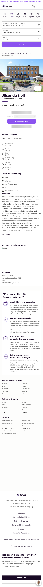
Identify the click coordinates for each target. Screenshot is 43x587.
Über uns (21, 513)
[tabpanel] (21, 34)
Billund (24, 402)
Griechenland (26, 389)
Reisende (6, 37)
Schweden (14, 53)
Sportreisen (5, 426)
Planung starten (21, 121)
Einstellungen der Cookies (23, 546)
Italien (24, 386)
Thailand (4, 394)
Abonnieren (21, 577)
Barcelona (5, 407)
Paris (3, 404)
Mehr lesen (6, 193)
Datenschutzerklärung (21, 517)
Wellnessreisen (26, 426)
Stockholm (26, 53)
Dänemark (25, 383)
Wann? (5, 30)
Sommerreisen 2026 (8, 420)
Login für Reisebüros (21, 533)
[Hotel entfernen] (39, 24)
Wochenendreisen (7, 431)
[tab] (5, 16)
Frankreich (5, 389)
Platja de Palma (26, 404)
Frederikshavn (6, 412)
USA (23, 394)
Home (4, 53)
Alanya (4, 402)
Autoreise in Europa (8, 428)
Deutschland (5, 391)
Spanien (4, 383)
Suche (21, 44)
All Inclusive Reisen (7, 423)
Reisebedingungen (21, 521)
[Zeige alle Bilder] (37, 88)
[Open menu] (39, 6)
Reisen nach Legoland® (9, 433)
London (24, 407)
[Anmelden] (33, 6)
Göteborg (25, 412)
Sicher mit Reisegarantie (21, 525)
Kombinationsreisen (28, 423)
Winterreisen (26, 420)
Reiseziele (22, 529)
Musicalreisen (26, 431)
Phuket (24, 410)
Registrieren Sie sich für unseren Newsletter (21, 539)
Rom (3, 410)
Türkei (3, 386)
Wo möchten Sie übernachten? (14, 23)
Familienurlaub (26, 428)
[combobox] (19, 25)
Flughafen (10, 116)
